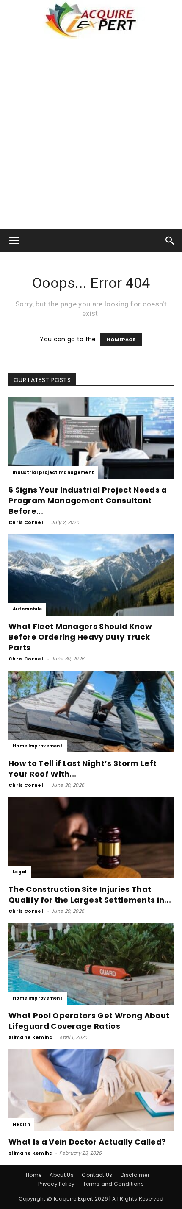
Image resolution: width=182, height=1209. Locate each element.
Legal (20, 872)
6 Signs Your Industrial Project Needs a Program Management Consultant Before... (87, 500)
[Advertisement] (91, 134)
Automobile (27, 609)
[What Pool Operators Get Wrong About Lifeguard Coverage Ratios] (91, 964)
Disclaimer (135, 1174)
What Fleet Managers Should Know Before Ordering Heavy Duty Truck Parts (80, 637)
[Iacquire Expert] (91, 19)
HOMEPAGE (121, 339)
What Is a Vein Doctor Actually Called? (87, 1142)
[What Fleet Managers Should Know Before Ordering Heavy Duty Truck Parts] (91, 575)
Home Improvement (38, 746)
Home (33, 1174)
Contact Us (97, 1174)
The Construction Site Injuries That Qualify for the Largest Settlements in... (89, 894)
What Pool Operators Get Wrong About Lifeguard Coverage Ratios (88, 1020)
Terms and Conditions (113, 1183)
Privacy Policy (56, 1183)
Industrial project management (53, 472)
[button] (14, 240)
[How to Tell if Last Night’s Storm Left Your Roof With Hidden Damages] (91, 711)
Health (21, 1124)
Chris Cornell (26, 522)
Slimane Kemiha (30, 1037)
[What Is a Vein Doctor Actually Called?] (91, 1090)
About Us (62, 1174)
